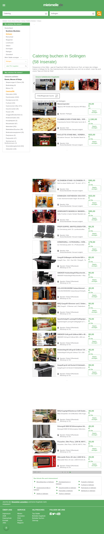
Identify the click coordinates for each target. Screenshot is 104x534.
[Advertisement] (67, 39)
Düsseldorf (9, 54)
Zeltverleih (11, 149)
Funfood (10, 103)
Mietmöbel (11, 126)
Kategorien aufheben (11, 76)
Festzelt (87, 482)
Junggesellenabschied (14, 115)
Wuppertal (9, 40)
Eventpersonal (12, 100)
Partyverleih (11, 138)
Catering (10, 91)
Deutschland (9, 28)
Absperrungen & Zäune (15, 82)
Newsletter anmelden (20, 502)
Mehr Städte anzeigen (12, 57)
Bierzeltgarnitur (45, 482)
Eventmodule (12, 97)
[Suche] (99, 13)
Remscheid (9, 37)
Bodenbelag (11, 85)
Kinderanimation (12, 117)
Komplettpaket (11, 120)
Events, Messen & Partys (13, 79)
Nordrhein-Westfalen (13, 31)
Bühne (9, 88)
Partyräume (11, 135)
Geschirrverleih (12, 109)
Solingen (9, 34)
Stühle (42, 493)
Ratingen (9, 51)
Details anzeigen (94, 111)
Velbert (8, 45)
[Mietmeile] (53, 6)
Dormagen (9, 48)
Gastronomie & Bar (14, 106)
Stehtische (88, 490)
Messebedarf (11, 123)
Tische (64, 493)
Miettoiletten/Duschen (14, 129)
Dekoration (11, 94)
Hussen (10, 112)
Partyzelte (66, 490)
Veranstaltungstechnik (15, 146)
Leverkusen (9, 43)
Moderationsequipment (15, 132)
